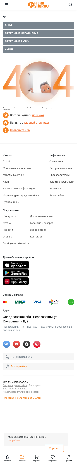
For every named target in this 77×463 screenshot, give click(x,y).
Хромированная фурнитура (19, 188)
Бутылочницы (11, 202)
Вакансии (55, 188)
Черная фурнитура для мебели (21, 195)
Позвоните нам (20, 130)
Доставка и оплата (41, 216)
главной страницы (36, 122)
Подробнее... (14, 440)
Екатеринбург (19, 366)
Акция (9, 49)
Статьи (7, 223)
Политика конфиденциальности (22, 398)
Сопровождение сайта (15, 385)
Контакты (36, 236)
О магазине (56, 161)
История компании (60, 168)
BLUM (8, 25)
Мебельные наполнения (21, 33)
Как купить (9, 216)
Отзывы (8, 236)
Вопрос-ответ (38, 229)
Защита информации (61, 181)
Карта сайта (56, 195)
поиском (38, 115)
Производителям (59, 175)
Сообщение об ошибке (16, 243)
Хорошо (54, 448)
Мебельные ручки (17, 41)
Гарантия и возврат (41, 223)
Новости (8, 229)
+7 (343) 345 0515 (21, 356)
